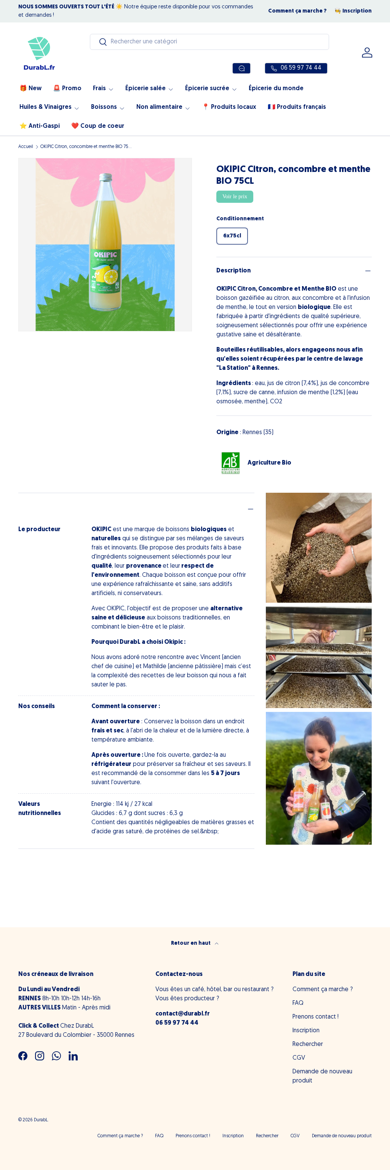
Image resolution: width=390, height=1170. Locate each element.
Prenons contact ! (315, 1017)
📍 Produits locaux (229, 107)
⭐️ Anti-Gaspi (39, 126)
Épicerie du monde (276, 89)
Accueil (25, 147)
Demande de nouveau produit (342, 1136)
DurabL (41, 1120)
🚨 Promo (67, 89)
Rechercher (307, 1044)
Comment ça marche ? (297, 11)
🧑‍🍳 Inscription (353, 11)
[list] (105, 244)
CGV (298, 1058)
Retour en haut (191, 943)
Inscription (306, 1031)
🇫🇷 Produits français (297, 107)
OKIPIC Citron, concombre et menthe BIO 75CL (86, 147)
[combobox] (209, 41)
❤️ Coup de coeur (97, 126)
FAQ (298, 1003)
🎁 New (30, 89)
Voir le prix (234, 196)
